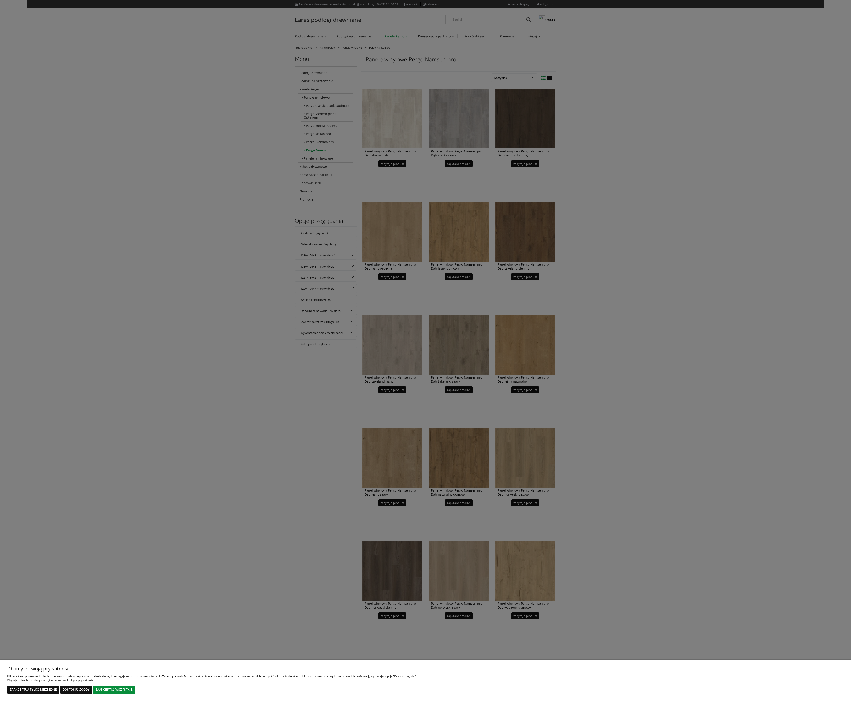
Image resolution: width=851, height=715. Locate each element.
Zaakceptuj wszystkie (114, 689)
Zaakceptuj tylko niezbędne (33, 689)
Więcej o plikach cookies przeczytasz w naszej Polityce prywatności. (51, 680)
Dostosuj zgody (76, 689)
